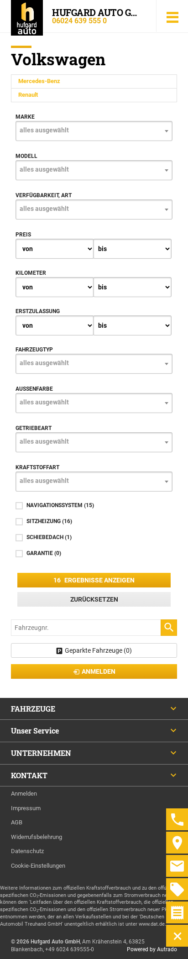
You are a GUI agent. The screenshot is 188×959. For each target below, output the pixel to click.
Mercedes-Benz (39, 81)
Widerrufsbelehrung (36, 836)
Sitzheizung (49, 521)
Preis (23, 234)
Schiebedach (49, 537)
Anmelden (24, 793)
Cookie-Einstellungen (38, 865)
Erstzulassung (38, 311)
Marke (25, 117)
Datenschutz (27, 851)
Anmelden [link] (98, 671)
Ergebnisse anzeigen (94, 580)
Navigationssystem (60, 505)
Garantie (43, 553)
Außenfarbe (34, 389)
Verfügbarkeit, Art (44, 195)
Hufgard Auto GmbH (98, 12)
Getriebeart (34, 428)
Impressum (26, 808)
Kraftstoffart (37, 467)
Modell (26, 156)
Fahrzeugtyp (34, 349)
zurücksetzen (94, 599)
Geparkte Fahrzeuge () (98, 650)
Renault (28, 94)
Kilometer (31, 273)
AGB (16, 822)
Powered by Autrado (152, 949)
